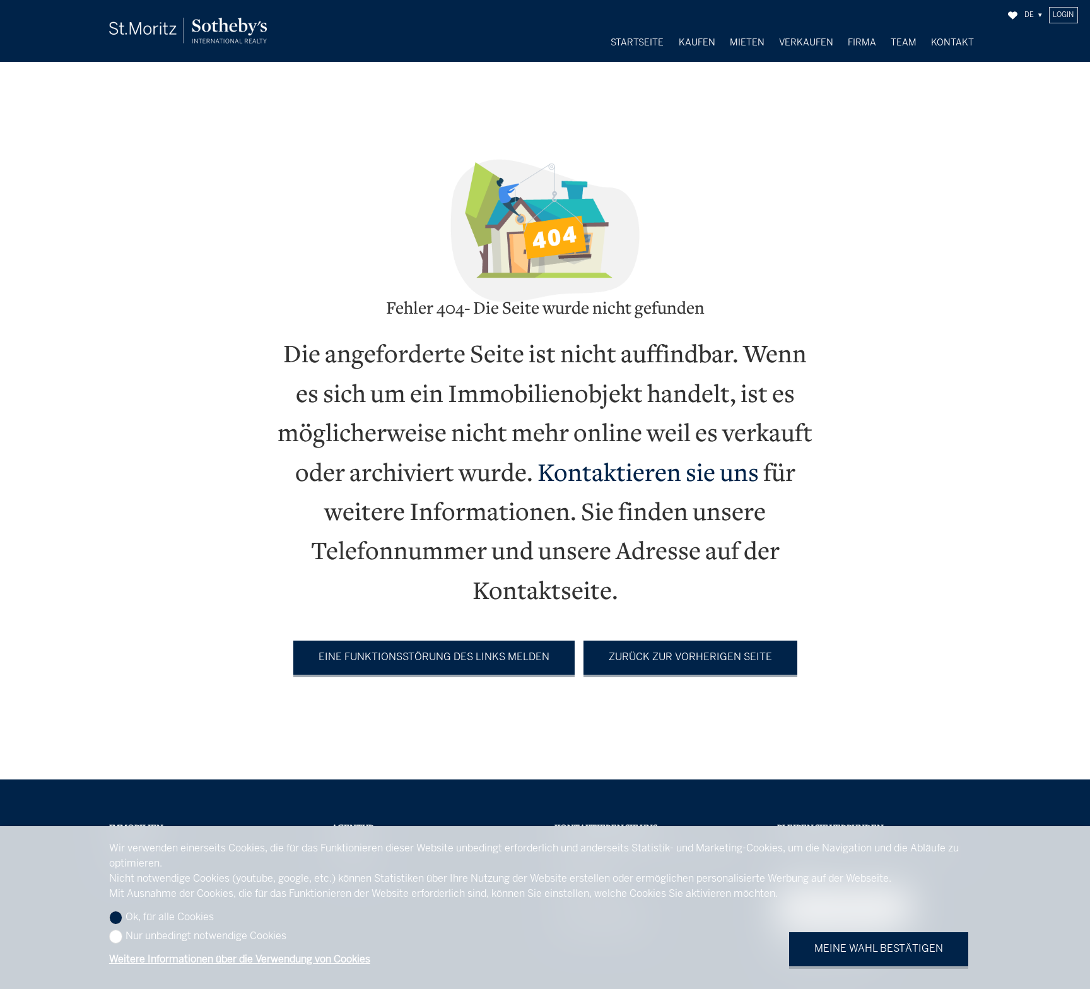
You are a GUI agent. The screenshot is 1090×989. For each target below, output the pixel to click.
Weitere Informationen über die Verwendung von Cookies (239, 959)
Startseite (637, 42)
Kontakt (952, 42)
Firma (862, 42)
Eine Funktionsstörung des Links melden (434, 657)
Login (1063, 15)
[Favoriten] (1012, 15)
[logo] (188, 31)
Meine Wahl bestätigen (878, 949)
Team (904, 42)
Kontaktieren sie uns (648, 475)
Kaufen (697, 42)
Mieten (747, 42)
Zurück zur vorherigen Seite (690, 657)
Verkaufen (806, 42)
